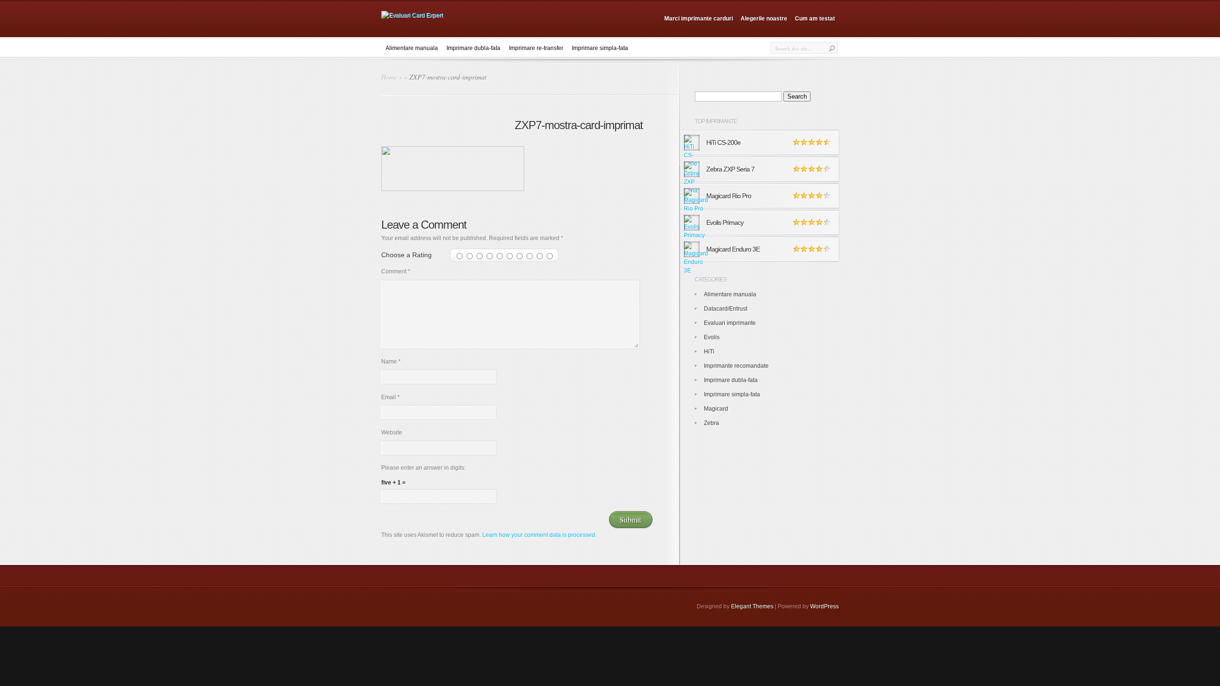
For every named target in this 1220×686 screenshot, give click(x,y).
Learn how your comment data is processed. (539, 535)
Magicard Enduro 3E (733, 249)
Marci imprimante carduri (698, 18)
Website (391, 432)
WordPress (824, 606)
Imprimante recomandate (736, 366)
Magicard (716, 408)
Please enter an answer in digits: (423, 467)
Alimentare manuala (412, 48)
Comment (395, 271)
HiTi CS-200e (723, 142)
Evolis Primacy (724, 222)
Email (390, 397)
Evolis (712, 337)
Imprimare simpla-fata (600, 48)
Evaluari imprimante (730, 323)
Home (389, 76)
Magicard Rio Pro (728, 196)
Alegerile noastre (764, 18)
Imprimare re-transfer (536, 48)
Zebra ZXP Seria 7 (730, 169)
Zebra (711, 423)
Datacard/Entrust (725, 308)
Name (391, 361)
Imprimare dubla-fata (473, 48)
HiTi (709, 351)
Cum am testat (815, 18)
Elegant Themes (752, 606)
